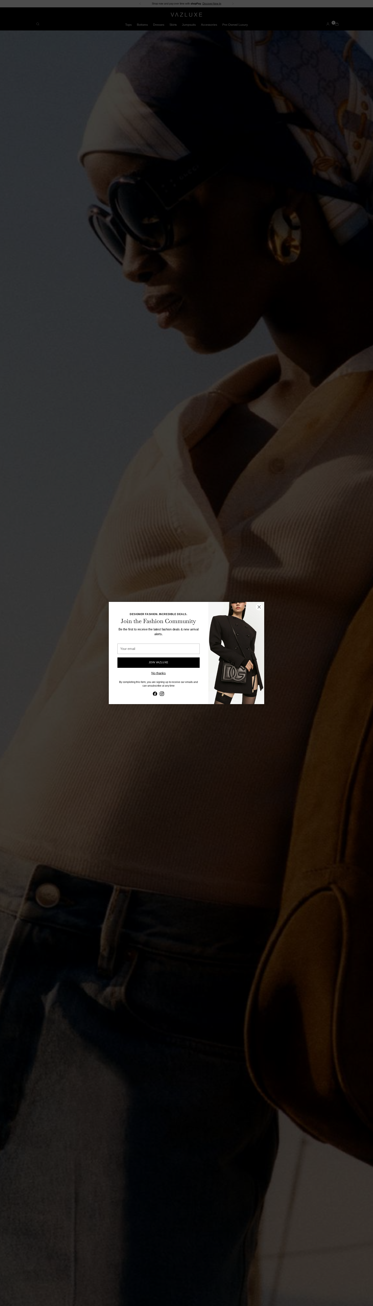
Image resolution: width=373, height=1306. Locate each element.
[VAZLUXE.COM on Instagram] (161, 694)
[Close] (259, 607)
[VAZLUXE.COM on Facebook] (155, 694)
